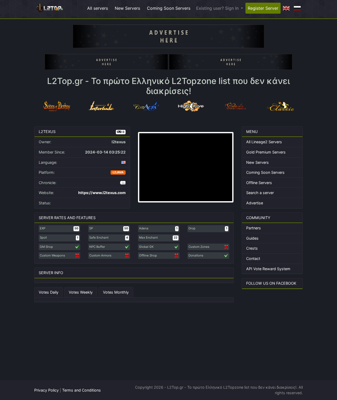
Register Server (263, 8)
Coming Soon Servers (168, 8)
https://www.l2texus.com (102, 192)
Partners (253, 228)
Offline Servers (259, 182)
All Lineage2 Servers (264, 142)
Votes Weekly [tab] (81, 292)
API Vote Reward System (268, 268)
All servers (97, 8)
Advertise (254, 203)
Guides (252, 238)
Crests (252, 248)
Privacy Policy (46, 390)
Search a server (260, 192)
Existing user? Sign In (218, 8)
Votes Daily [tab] (48, 292)
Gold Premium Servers (266, 152)
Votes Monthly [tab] (116, 292)
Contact (253, 258)
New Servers (127, 8)
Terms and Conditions (81, 390)
